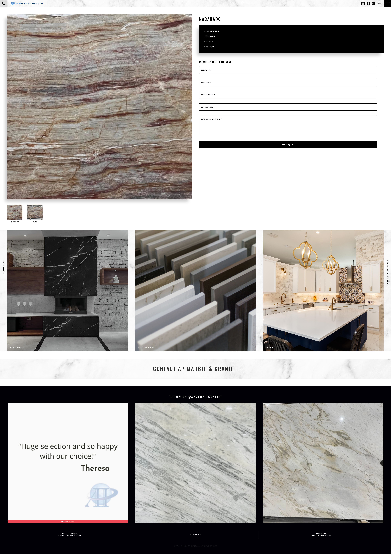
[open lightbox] (14, 212)
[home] (27, 3)
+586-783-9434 (195, 534)
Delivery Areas (4, 267)
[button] (387, 3)
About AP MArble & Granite (387, 272)
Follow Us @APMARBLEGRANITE (195, 396)
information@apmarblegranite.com (321, 534)
